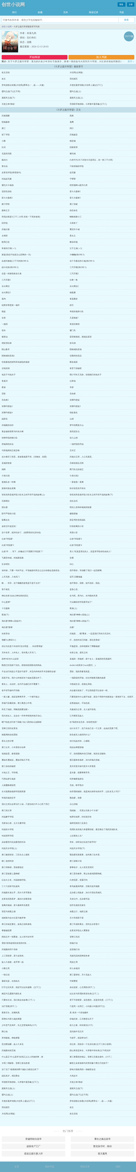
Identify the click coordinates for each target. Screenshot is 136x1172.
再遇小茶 (74, 532)
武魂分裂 (6, 229)
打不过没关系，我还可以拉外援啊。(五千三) (21, 987)
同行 (72, 128)
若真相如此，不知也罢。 (81, 703)
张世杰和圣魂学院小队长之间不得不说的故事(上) (23, 494)
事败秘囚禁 (7, 930)
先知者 (73, 393)
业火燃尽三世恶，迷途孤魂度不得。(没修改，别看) (24, 457)
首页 (17, 1167)
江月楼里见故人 (77, 716)
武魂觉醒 (6, 116)
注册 (131, 4)
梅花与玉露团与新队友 (12, 993)
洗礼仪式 (74, 501)
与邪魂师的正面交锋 (11, 450)
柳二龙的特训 (8, 861)
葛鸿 (4, 299)
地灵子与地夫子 (9, 374)
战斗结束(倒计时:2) (10, 267)
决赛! (72, 627)
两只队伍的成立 (77, 469)
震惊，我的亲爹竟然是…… (82, 671)
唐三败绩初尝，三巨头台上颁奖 (16, 855)
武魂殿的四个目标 (10, 949)
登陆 (121, 4)
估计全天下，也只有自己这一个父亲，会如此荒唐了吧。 (94, 728)
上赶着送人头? (76, 836)
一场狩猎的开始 (77, 444)
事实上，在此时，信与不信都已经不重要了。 (21, 684)
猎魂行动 (74, 943)
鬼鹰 (72, 122)
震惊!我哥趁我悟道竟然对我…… (16, 943)
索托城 (73, 153)
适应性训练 (7, 191)
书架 (121, 12)
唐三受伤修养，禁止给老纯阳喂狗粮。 (86, 873)
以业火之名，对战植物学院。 (15, 880)
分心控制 (74, 804)
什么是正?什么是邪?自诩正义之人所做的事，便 (22, 1057)
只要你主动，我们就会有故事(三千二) (18, 1000)
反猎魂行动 (75, 949)
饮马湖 (73, 343)
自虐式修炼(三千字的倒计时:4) (15, 261)
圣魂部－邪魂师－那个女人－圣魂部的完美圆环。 (91, 659)
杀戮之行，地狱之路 (79, 911)
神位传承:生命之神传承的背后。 (16, 596)
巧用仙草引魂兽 (9, 779)
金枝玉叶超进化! (9, 526)
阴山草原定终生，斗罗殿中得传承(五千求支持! (90, 1050)
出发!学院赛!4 (76, 545)
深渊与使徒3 (75, 406)
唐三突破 (74, 204)
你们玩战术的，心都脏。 (81, 741)
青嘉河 (5, 381)
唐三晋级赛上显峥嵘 (11, 873)
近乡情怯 (6, 564)
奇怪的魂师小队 (77, 311)
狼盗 (4, 311)
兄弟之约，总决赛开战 (80, 899)
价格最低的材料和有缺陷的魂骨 (16, 362)
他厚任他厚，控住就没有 (81, 817)
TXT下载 (129, 36)
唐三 (4, 128)
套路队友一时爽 (9, 482)
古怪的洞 (6, 368)
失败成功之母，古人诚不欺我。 (84, 709)
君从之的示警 (8, 741)
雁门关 (73, 330)
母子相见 (6, 589)
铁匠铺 (73, 141)
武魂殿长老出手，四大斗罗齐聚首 (17, 892)
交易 (72, 558)
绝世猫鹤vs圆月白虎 (78, 185)
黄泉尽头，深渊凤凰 (11, 1012)
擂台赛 (5, 507)
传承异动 (6, 633)
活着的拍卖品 (76, 356)
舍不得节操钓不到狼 (11, 690)
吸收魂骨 (74, 362)
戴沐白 (5, 160)
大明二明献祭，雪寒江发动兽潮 (16, 1063)
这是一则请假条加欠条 (12, 273)
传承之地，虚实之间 (79, 652)
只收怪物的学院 (77, 166)
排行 (14, 12)
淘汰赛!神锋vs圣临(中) (11, 621)
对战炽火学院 (8, 829)
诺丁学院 (6, 134)
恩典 (72, 116)
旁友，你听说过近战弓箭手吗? (83, 842)
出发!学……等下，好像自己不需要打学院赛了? (22, 551)
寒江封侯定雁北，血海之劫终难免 (17, 924)
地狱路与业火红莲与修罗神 (14, 918)
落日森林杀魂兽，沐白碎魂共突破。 (86, 760)
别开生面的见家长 (78, 905)
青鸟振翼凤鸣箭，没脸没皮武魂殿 (85, 886)
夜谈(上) (73, 608)
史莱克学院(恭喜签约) (11, 172)
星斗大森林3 (75, 198)
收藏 (40, 12)
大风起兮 (74, 1076)
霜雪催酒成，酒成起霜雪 (81, 337)
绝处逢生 (74, 412)
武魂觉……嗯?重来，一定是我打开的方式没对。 (91, 633)
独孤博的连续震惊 (10, 735)
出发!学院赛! (7, 539)
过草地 (73, 381)
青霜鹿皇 (74, 299)
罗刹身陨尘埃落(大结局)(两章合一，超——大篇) (23, 85)
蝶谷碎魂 (74, 242)
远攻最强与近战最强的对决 (14, 842)
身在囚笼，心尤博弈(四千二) (82, 987)
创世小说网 (13, 4)
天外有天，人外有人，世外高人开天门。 (19, 652)
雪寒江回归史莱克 (10, 728)
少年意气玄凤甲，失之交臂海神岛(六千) (19, 1025)
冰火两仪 (6, 286)
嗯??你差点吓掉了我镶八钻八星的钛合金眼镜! (22, 722)
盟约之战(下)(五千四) (11, 91)
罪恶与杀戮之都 (9, 911)
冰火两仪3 (6, 292)
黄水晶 (5, 166)
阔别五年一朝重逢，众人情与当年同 (18, 937)
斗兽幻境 (6, 476)
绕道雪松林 (7, 343)
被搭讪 (5, 337)
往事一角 (74, 280)
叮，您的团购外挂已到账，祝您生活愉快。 (88, 753)
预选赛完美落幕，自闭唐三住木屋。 (86, 855)
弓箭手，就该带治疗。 (80, 1038)
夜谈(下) (5, 615)
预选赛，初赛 (76, 798)
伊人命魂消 (75, 968)
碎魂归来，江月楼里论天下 (82, 1019)
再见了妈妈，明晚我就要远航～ (16, 709)
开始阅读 (34, 57)
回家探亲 (74, 147)
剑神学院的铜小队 (10, 438)
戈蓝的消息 (7, 153)
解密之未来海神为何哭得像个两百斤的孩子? (89, 1063)
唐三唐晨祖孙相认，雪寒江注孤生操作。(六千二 (91, 1057)
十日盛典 (6, 608)
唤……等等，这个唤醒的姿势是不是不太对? (21, 583)
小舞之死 (6, 968)
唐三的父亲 (7, 810)
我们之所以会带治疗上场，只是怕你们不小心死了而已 (25, 804)
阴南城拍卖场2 (8, 356)
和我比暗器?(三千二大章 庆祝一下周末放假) (21, 217)
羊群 (72, 387)
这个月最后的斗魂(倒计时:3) (82, 261)
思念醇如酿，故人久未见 (13, 1044)
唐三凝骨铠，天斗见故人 (81, 975)
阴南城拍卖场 (76, 349)
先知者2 (5, 400)
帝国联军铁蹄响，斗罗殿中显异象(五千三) (88, 104)
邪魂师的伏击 (8, 444)
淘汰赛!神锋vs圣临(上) (79, 615)
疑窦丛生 (6, 520)
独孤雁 (73, 292)
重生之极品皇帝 (102, 1139)
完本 (65, 12)
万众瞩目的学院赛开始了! (81, 602)
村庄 (72, 305)
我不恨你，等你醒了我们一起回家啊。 (86, 570)
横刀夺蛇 (6, 204)
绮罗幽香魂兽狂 (77, 779)
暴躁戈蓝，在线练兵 (11, 981)
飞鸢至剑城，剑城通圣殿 (13, 558)
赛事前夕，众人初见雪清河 (82, 867)
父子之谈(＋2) (76, 248)
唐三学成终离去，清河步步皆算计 (85, 924)
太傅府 (5, 236)
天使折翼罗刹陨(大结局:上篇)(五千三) (86, 85)
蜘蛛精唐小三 (76, 217)
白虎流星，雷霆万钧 (79, 880)
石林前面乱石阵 (77, 463)
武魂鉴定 (74, 134)
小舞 (4, 141)
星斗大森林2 (7, 198)
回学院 (5, 223)
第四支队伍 (75, 431)
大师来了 (74, 223)
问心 (72, 564)
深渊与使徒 (75, 400)
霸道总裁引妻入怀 (33, 1153)
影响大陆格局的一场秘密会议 (83, 1069)
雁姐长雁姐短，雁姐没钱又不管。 (17, 760)
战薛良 (5, 419)
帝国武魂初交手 (9, 798)
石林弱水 (6, 501)
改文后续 (6, 72)
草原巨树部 (75, 324)
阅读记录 (93, 12)
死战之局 (74, 962)
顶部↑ (118, 1167)
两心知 (5, 1031)
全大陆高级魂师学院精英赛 (14, 791)
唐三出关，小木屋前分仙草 (14, 747)
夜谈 (4, 387)
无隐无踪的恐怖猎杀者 (80, 956)
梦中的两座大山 (77, 425)
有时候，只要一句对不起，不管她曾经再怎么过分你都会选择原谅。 (31, 570)
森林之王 (6, 210)
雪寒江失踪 (75, 937)
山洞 (72, 419)
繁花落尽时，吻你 (102, 1146)
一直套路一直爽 (77, 482)
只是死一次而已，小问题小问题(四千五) (87, 1006)
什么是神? (6, 602)
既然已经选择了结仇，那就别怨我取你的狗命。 (22, 665)
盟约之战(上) (75, 91)
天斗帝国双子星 (77, 918)
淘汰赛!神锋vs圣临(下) (79, 621)
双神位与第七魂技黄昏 (12, 1019)
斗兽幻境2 (74, 476)
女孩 (4, 318)
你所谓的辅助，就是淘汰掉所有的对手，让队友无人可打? (95, 791)
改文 (4, 79)
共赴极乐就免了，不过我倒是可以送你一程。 (89, 690)
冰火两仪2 (74, 286)
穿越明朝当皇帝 (33, 1139)
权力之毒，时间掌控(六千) (81, 1025)
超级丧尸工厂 (33, 1146)
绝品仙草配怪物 (77, 747)
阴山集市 (6, 349)
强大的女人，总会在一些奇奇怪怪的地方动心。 (22, 716)
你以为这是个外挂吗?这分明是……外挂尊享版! (22, 646)
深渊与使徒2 (7, 406)
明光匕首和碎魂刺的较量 (81, 507)
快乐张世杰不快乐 (78, 488)
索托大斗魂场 (8, 185)
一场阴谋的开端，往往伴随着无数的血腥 (87, 678)
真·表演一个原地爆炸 (79, 1012)
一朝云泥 (6, 975)
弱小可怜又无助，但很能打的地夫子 (86, 374)
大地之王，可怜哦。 (11, 772)
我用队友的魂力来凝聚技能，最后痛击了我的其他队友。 (94, 829)
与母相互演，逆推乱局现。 (82, 684)
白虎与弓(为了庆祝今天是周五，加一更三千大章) (91, 160)
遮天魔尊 (102, 1153)
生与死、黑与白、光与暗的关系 (84, 596)
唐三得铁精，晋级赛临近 (13, 867)
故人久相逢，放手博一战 (13, 962)
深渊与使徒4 (7, 412)
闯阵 (4, 469)
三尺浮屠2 (74, 273)
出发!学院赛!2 (76, 539)
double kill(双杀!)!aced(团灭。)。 (83, 665)
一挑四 (5, 324)
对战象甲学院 (8, 817)
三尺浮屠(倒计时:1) (78, 267)
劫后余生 (74, 210)
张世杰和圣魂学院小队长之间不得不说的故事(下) (91, 494)
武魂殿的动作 (8, 425)
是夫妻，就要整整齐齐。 (81, 772)
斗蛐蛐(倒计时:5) (77, 254)
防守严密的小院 (9, 513)
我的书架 (49, 1167)
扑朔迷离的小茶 (77, 526)
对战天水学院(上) (9, 848)
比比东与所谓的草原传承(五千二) (84, 993)
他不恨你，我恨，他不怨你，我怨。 (86, 583)
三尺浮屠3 (6, 280)
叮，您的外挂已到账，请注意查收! (85, 640)
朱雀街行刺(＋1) (9, 248)
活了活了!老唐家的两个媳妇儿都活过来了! (20, 1069)
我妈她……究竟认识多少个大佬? (84, 810)
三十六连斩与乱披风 (11, 886)
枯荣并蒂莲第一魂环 (11, 305)
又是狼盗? (74, 318)
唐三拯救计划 (76, 861)
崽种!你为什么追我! (10, 659)
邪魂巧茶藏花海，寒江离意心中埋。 (18, 703)
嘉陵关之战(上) (76, 98)
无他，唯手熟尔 (77, 785)
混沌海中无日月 (77, 1031)
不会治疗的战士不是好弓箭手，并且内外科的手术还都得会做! (29, 671)
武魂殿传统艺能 (9, 1050)
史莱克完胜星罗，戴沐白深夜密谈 (17, 899)
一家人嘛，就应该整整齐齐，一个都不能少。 (21, 697)
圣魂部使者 (7, 463)
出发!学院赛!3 (8, 545)
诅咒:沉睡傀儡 (76, 577)
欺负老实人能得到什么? (80, 735)
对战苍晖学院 (8, 836)
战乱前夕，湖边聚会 (11, 1076)
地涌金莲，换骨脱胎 (11, 753)
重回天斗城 (75, 229)
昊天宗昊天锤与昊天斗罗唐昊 (83, 766)
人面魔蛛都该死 (9, 785)
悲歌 (4, 393)
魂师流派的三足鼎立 (79, 823)
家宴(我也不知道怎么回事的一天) (16, 254)
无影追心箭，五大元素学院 (14, 823)
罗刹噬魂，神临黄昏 (11, 1038)
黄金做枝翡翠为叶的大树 (13, 431)
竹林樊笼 (74, 981)
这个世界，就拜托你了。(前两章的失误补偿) (21, 532)
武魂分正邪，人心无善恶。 (82, 457)
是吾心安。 (75, 589)
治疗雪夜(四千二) (9, 1006)
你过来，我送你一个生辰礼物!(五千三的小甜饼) (90, 1044)
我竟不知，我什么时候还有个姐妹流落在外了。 (22, 678)
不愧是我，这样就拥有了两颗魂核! (85, 646)
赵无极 (73, 172)
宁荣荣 (73, 179)
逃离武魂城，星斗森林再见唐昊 (16, 905)
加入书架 (101, 57)
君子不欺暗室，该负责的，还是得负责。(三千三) (91, 1000)
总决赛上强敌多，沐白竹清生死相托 (86, 892)
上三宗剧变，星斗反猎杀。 (14, 956)
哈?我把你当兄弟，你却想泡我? (83, 722)
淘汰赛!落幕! (7, 627)
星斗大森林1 (75, 191)
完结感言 (74, 79)
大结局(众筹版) (76, 72)
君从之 (73, 236)
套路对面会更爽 (9, 488)
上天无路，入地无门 (11, 577)
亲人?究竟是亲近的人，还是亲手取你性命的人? (90, 551)
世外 (4, 330)
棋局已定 (6, 242)
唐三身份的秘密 (9, 766)
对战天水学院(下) (77, 848)
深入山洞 (74, 438)
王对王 (73, 450)
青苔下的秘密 (76, 368)
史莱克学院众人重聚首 (80, 930)
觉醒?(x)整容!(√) (9, 640)
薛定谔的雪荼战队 (78, 520)
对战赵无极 (7, 179)
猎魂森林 (6, 122)
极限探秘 (74, 513)
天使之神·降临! (8, 104)
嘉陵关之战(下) (8, 98)
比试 (4, 147)
